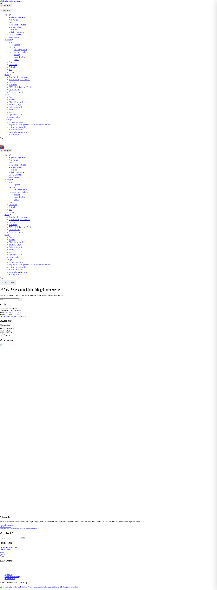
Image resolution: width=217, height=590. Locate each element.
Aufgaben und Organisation (17, 17)
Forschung (17, 54)
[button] (1, 585)
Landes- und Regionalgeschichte (18, 52)
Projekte (7, 74)
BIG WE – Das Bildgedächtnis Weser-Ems (21, 87)
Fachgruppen (13, 30)
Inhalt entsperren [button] (5, 527)
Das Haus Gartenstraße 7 (16, 35)
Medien (7, 94)
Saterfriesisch (13, 64)
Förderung (8, 119)
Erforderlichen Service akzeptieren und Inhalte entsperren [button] (18, 529)
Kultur (11, 42)
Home (5, 282)
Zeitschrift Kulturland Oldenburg (18, 102)
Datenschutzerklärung (12, 577)
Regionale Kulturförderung (17, 122)
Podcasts (11, 109)
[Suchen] (20, 299)
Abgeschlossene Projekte (16, 92)
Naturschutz (12, 47)
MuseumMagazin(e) (15, 104)
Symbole (16, 59)
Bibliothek (12, 67)
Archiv (10, 69)
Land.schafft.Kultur (14, 89)
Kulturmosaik (13, 84)
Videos (11, 112)
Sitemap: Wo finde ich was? (9, 547)
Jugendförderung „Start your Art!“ (18, 132)
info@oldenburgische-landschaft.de (15, 316)
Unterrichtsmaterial (14, 117)
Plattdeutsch (12, 62)
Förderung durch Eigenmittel (17, 127)
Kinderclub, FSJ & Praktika (16, 32)
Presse (11, 97)
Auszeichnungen (13, 20)
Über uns (7, 15)
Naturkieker (12, 82)
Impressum (8, 575)
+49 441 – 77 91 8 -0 (15, 312)
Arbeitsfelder (8, 39)
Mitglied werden (14, 37)
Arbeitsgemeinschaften (15, 27)
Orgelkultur (17, 44)
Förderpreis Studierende (16, 129)
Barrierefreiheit (10, 579)
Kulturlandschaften (19, 57)
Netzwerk (11, 72)
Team (10, 22)
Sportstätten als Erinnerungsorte (18, 77)
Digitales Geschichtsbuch (16, 114)
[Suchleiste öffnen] (2, 3)
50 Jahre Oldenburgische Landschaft (19, 79)
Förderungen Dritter (15, 134)
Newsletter (12, 99)
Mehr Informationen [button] (6, 525)
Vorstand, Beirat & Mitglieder (17, 25)
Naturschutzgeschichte (20, 49)
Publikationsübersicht (15, 107)
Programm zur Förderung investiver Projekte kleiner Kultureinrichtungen (30, 124)
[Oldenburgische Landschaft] (10, 148)
